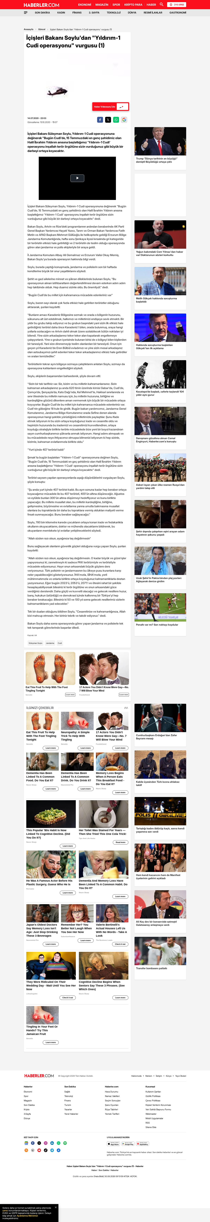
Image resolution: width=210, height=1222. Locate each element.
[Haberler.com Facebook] (32, 1143)
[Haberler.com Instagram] (45, 1143)
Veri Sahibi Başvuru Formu (158, 1109)
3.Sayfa (27, 1114)
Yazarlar (68, 1109)
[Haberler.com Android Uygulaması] (128, 1144)
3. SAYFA (94, 12)
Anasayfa (28, 29)
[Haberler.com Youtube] (39, 1150)
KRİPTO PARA (133, 4)
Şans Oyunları (111, 1105)
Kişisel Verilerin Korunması (158, 1105)
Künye (168, 1076)
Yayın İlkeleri (180, 1076)
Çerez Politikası (153, 1100)
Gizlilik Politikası (153, 1096)
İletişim (159, 1076)
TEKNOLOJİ (114, 12)
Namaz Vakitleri (112, 1096)
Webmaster (151, 1114)
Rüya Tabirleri (111, 1109)
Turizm (67, 1105)
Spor (26, 1096)
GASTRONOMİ (178, 12)
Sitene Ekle (151, 1127)
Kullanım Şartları (153, 1091)
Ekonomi (28, 1091)
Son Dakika (29, 1105)
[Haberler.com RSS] (26, 1150)
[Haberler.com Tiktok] (45, 1150)
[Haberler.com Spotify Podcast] (65, 1143)
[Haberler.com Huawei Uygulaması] (142, 1144)
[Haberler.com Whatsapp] (58, 1143)
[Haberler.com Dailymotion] (58, 1150)
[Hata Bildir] (99, 1176)
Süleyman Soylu (35, 643)
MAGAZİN (101, 4)
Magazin (28, 1100)
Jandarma (50, 643)
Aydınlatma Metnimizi (27, 1215)
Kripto (27, 1109)
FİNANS (76, 12)
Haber (94, 1170)
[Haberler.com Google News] (26, 1143)
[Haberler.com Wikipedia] (32, 1150)
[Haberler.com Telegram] (52, 1150)
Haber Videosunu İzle (104, 106)
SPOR (116, 4)
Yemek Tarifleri (112, 1114)
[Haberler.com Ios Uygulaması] (113, 1144)
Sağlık (67, 1091)
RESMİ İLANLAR (153, 12)
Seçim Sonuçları (113, 1100)
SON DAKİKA (42, 12)
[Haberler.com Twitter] (39, 1143)
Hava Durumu (111, 1091)
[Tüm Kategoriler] (26, 12)
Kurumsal (150, 1086)
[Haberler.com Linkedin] (52, 1143)
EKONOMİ (84, 4)
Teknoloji (68, 1096)
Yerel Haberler (71, 1114)
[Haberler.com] (39, 1076)
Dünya (27, 1118)
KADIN (61, 12)
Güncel (41, 29)
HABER (151, 4)
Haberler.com (111, 1086)
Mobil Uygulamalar (154, 1118)
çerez (5, 1210)
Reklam (148, 1076)
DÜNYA (132, 12)
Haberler (28, 1086)
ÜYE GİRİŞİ (179, 4)
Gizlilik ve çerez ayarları (83, 1176)
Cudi (60, 643)
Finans (67, 1100)
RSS (148, 1122)
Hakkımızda (136, 1076)
